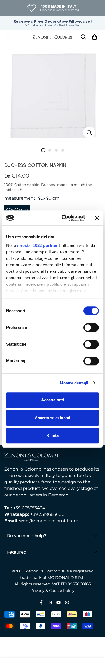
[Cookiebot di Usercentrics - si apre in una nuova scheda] (63, 217)
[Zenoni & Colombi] (52, 37)
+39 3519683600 (47, 514)
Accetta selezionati (52, 417)
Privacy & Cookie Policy (52, 590)
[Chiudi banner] (97, 218)
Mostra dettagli (74, 383)
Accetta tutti (52, 400)
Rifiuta (52, 435)
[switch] (91, 327)
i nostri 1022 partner (37, 245)
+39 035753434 (29, 507)
